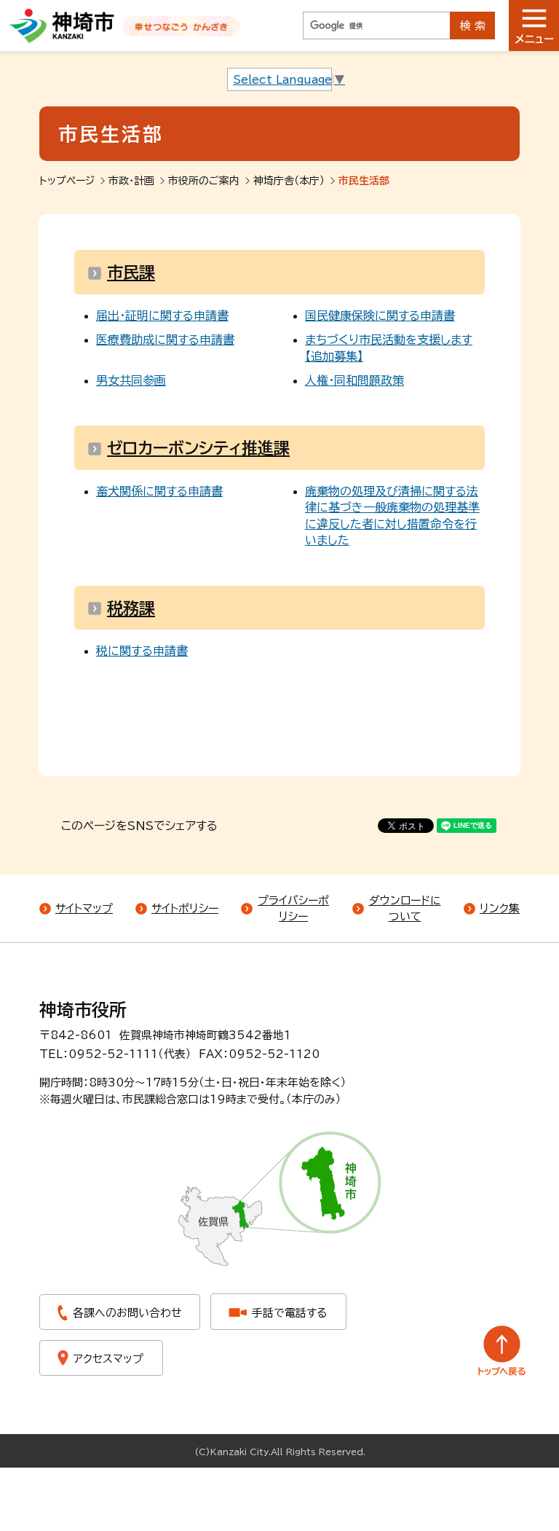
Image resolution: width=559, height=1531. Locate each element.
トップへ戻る (502, 1351)
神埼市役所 (83, 1010)
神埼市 (62, 25)
